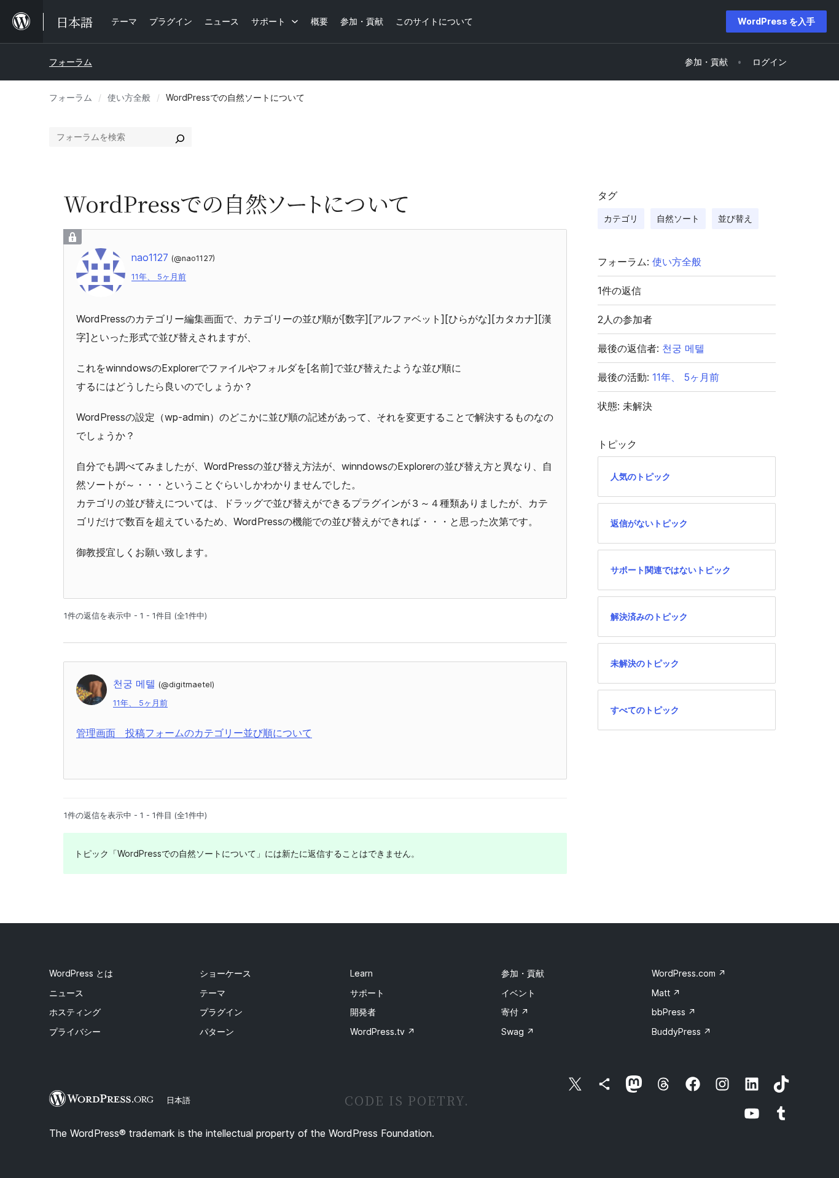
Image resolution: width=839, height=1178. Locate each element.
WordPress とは (81, 973)
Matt (666, 993)
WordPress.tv (382, 1031)
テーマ (212, 993)
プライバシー (75, 1031)
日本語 (178, 1100)
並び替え (735, 218)
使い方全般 (128, 97)
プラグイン (221, 1012)
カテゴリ (621, 218)
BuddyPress (681, 1031)
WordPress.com (689, 973)
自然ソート (678, 218)
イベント (518, 993)
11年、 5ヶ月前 (158, 276)
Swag (517, 1031)
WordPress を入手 (776, 21)
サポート (367, 993)
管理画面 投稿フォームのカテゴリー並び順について (194, 733)
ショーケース (225, 973)
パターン (217, 1031)
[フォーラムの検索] (180, 137)
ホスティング (75, 1012)
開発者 (363, 1012)
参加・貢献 (522, 973)
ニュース (66, 993)
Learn (361, 973)
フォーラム (70, 62)
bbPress (674, 1012)
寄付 (515, 1012)
